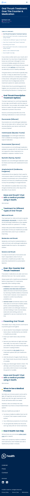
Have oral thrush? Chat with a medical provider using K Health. (15, 37)
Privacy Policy (5, 492)
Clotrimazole (5, 136)
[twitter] (7, 482)
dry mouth (17, 350)
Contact (5, 473)
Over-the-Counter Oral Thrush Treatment (14, 42)
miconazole (12, 220)
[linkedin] (3, 482)
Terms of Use (15, 492)
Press (4, 469)
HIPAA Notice (25, 492)
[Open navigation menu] (26, 2)
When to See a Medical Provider (11, 50)
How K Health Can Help (8, 53)
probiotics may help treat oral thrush (14, 289)
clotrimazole (5, 220)
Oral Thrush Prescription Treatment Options (15, 34)
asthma (12, 67)
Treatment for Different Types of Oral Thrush (14, 40)
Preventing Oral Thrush (9, 44)
